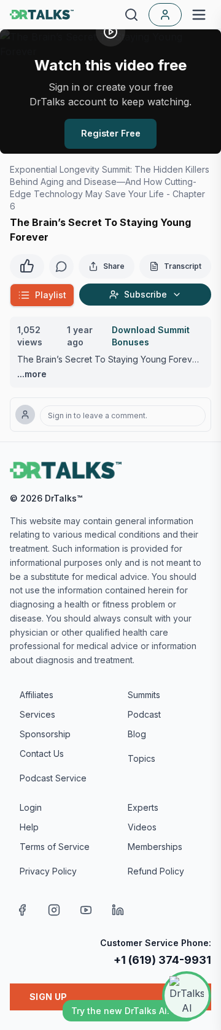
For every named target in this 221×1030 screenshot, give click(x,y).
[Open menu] (199, 14)
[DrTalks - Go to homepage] (66, 470)
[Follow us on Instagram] (54, 910)
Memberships (155, 846)
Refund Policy (156, 871)
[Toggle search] (131, 14)
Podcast (144, 714)
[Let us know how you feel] (27, 264)
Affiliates (36, 695)
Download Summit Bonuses (151, 336)
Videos (142, 827)
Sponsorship (45, 734)
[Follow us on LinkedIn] (118, 910)
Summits (144, 695)
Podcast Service (53, 778)
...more (32, 374)
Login (31, 807)
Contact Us (42, 753)
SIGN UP (48, 996)
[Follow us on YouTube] (86, 910)
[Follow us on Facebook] (22, 910)
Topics (141, 758)
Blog (137, 734)
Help (29, 827)
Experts (143, 807)
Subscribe (145, 294)
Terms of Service (55, 846)
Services (37, 714)
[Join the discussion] (61, 266)
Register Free (111, 133)
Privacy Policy (48, 871)
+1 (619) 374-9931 (162, 959)
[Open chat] (186, 995)
